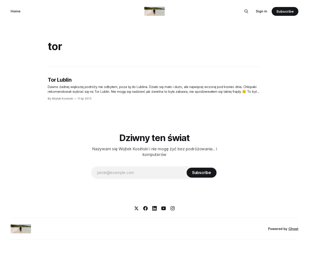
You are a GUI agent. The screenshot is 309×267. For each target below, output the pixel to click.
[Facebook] (145, 208)
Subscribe (284, 11)
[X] (136, 208)
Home (15, 11)
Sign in (261, 11)
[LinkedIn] (154, 208)
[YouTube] (163, 208)
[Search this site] (246, 11)
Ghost (293, 229)
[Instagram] (172, 208)
